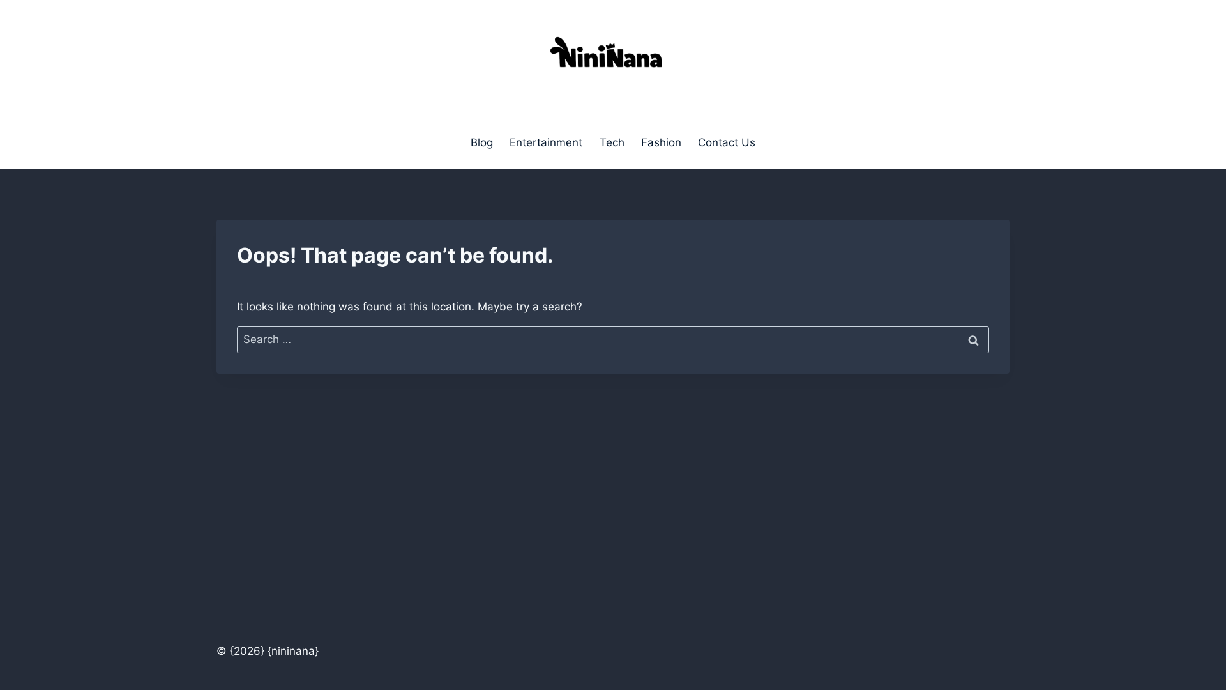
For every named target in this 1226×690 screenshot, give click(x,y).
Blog (482, 142)
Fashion (661, 142)
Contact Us (726, 142)
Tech (612, 142)
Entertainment (546, 142)
